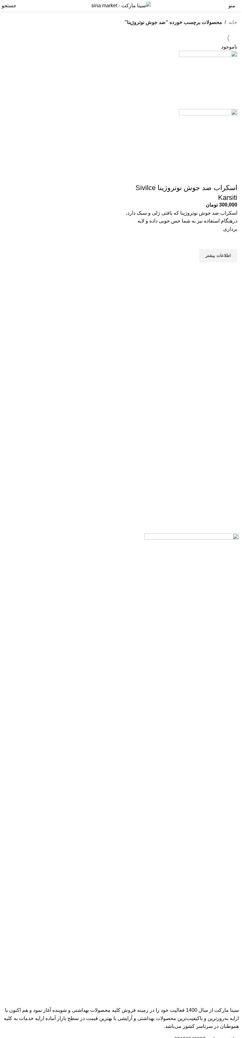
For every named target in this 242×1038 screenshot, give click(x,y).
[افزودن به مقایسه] (229, 175)
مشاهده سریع (229, 270)
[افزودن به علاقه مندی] (229, 241)
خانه (232, 22)
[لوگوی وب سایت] (121, 5)
